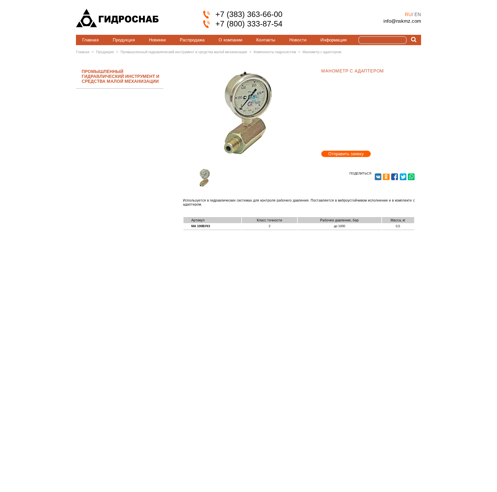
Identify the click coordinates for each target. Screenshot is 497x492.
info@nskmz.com (402, 21)
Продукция (124, 39)
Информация (333, 39)
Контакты (265, 39)
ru (408, 14)
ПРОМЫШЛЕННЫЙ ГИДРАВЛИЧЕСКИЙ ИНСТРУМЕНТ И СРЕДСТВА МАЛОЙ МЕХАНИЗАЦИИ (120, 76)
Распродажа (192, 39)
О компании (230, 39)
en (417, 14)
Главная (90, 39)
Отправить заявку (346, 153)
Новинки (157, 39)
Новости (297, 39)
